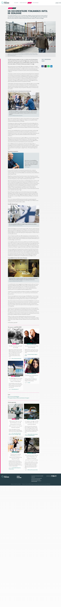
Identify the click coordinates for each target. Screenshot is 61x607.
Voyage (20, 434)
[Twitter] (53, 476)
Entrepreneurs (19, 467)
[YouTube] (54, 476)
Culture (17, 433)
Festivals (19, 433)
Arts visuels (13, 433)
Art (12, 467)
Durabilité (14, 467)
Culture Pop (13, 389)
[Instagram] (55, 476)
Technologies (16, 434)
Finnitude (15, 358)
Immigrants (35, 354)
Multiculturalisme (48, 59)
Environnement (33, 469)
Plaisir (32, 434)
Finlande (29, 354)
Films (42, 59)
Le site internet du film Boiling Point (14, 396)
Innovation (12, 434)
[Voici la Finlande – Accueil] (5, 2)
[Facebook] (52, 476)
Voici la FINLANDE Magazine (30, 435)
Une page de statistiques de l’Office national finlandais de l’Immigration (19, 397)
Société (18, 358)
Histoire (10, 434)
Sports (20, 358)
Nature (13, 469)
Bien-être (29, 434)
